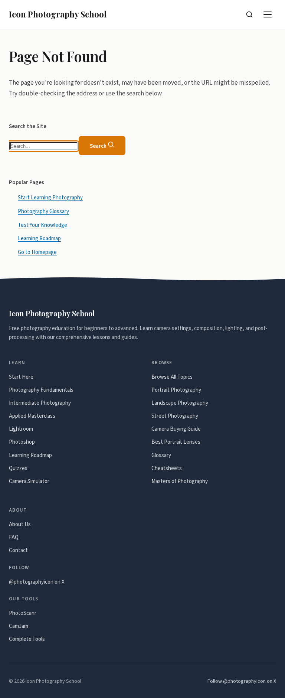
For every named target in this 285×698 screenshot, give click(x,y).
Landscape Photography (179, 403)
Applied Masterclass (32, 416)
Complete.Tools (27, 639)
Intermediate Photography (40, 403)
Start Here (21, 377)
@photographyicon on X (37, 582)
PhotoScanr (22, 613)
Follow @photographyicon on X (241, 681)
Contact (18, 550)
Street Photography (174, 416)
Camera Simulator (29, 481)
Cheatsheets (166, 468)
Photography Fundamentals (41, 390)
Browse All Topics (172, 377)
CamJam (18, 626)
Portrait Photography (176, 390)
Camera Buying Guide (176, 429)
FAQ (14, 537)
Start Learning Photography (50, 198)
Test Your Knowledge (42, 225)
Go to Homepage (37, 252)
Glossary (161, 455)
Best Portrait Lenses (175, 442)
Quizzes (18, 468)
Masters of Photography (179, 481)
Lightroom (21, 429)
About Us (20, 524)
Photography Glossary (43, 211)
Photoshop (22, 442)
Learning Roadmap (39, 238)
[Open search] (249, 14)
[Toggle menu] (268, 14)
